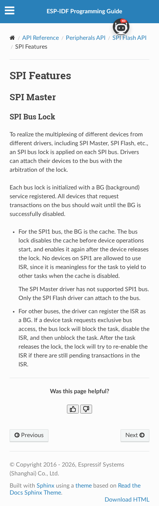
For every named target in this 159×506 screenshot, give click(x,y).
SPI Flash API (129, 38)
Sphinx (45, 486)
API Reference (40, 38)
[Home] (12, 38)
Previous (32, 435)
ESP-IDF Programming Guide (84, 11)
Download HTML (127, 500)
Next (132, 435)
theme (83, 486)
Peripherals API (85, 38)
